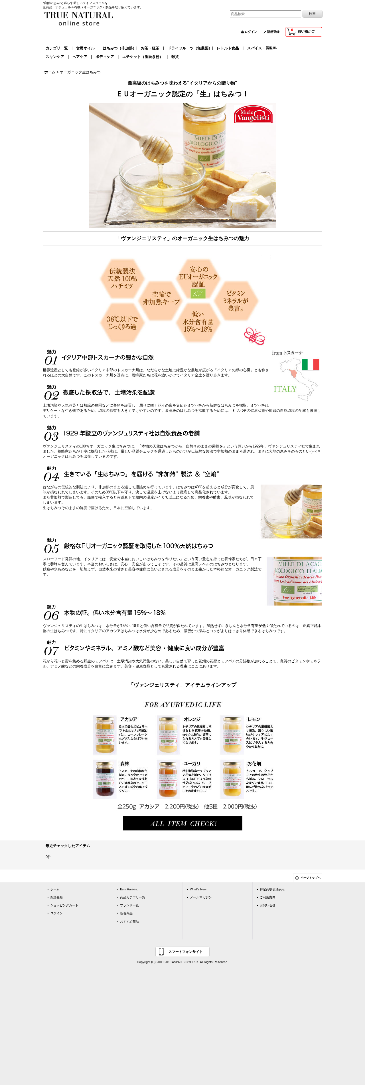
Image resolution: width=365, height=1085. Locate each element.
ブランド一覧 (129, 905)
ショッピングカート (64, 905)
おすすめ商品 (129, 921)
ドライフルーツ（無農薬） (190, 48)
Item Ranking (129, 889)
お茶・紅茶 (150, 48)
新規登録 (273, 31)
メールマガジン (201, 897)
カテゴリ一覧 (57, 48)
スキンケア (55, 57)
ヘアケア (79, 57)
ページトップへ (311, 877)
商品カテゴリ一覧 (132, 897)
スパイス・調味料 (262, 48)
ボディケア (105, 57)
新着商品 (126, 913)
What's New (198, 889)
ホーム (55, 889)
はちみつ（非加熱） (119, 48)
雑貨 (175, 57)
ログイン (251, 31)
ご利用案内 (267, 897)
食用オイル (85, 48)
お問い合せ (267, 905)
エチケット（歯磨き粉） (142, 57)
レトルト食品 (228, 48)
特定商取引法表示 (272, 889)
